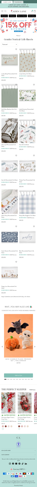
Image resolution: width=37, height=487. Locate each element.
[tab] (7, 2)
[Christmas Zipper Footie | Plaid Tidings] (6, 426)
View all (32, 390)
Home (18, 36)
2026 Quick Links (5, 450)
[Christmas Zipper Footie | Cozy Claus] (3, 426)
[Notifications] (32, 11)
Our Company (5, 455)
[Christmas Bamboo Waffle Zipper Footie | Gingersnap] (11, 426)
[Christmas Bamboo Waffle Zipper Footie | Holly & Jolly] (8, 426)
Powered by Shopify (18, 485)
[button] (15, 50)
